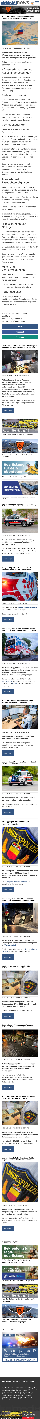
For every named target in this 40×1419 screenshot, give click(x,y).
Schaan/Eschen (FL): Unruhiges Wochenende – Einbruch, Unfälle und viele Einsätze (20, 1026)
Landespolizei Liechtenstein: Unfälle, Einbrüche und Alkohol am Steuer (16, 967)
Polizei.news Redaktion (21, 48)
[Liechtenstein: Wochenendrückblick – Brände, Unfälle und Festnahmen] (20, 778)
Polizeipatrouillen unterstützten (16, 882)
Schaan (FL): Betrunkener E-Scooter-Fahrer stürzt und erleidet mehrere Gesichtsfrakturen (19, 629)
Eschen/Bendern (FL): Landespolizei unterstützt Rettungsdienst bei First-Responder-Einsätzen (16, 823)
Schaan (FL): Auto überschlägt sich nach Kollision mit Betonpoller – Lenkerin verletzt (18, 899)
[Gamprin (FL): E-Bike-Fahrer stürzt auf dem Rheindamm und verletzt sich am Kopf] (20, 586)
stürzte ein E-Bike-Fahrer (27, 607)
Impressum (6, 1381)
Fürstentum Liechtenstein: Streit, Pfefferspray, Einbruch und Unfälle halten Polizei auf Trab (19, 346)
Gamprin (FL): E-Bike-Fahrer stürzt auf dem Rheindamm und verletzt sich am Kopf (18, 569)
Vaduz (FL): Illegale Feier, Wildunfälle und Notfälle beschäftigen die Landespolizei (17, 701)
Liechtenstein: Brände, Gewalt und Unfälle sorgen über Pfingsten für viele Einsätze (18, 1159)
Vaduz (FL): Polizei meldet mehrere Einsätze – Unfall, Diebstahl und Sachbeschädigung (19, 1097)
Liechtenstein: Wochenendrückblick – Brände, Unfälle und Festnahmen (19, 763)
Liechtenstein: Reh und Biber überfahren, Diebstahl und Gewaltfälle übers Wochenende (19, 505)
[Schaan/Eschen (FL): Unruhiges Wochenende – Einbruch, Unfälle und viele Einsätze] (20, 1043)
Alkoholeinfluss (7, 681)
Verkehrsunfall (10, 945)
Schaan (15, 683)
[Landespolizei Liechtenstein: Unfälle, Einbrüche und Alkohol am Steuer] (20, 983)
